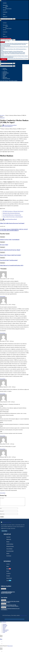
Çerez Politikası (9, 548)
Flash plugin (10, 645)
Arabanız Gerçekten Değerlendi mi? (6, 56)
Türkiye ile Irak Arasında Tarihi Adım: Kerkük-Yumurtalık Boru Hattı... (10, 602)
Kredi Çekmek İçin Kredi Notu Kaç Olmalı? (10, 249)
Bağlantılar (7, 534)
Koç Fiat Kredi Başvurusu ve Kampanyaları (12, 214)
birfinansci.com (23, 615)
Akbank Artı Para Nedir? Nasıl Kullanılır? (10, 239)
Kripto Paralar (8, 8)
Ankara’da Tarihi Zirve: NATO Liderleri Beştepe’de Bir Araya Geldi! (12, 52)
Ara (14, 18)
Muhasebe (5, 16)
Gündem (5, 2)
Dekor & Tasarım (6, 78)
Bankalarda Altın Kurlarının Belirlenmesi (11, 213)
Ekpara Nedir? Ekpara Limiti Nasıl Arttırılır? (10, 255)
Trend (4, 14)
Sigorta (4, 9)
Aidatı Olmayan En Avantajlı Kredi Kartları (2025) (11, 265)
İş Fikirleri (5, 12)
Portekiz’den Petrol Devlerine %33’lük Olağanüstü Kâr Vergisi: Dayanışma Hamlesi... (10, 605)
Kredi (7, 6)
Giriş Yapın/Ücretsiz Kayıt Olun (5, 38)
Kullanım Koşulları (10, 546)
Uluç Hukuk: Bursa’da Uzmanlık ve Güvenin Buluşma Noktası (11, 51)
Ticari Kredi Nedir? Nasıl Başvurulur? (9, 260)
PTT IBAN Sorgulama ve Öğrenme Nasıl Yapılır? (13, 211)
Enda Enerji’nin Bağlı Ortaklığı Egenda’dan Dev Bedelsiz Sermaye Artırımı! (14, 55)
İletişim (7, 541)
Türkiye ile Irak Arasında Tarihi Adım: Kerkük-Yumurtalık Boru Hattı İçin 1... (14, 43)
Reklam (7, 553)
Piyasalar (5, 7)
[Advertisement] (14, 96)
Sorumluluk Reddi (9, 551)
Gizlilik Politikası (9, 544)
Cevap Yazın (2, 296)
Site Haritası (8, 555)
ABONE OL (4, 59)
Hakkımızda (8, 539)
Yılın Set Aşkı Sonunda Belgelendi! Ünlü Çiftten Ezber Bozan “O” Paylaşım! (14, 58)
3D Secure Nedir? (4, 244)
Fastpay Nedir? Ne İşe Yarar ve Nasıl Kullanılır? (13, 216)
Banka (7, 566)
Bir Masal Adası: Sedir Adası (6, 592)
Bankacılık (5, 5)
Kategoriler (7, 561)
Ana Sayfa (2, 115)
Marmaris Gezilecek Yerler (6, 593)
